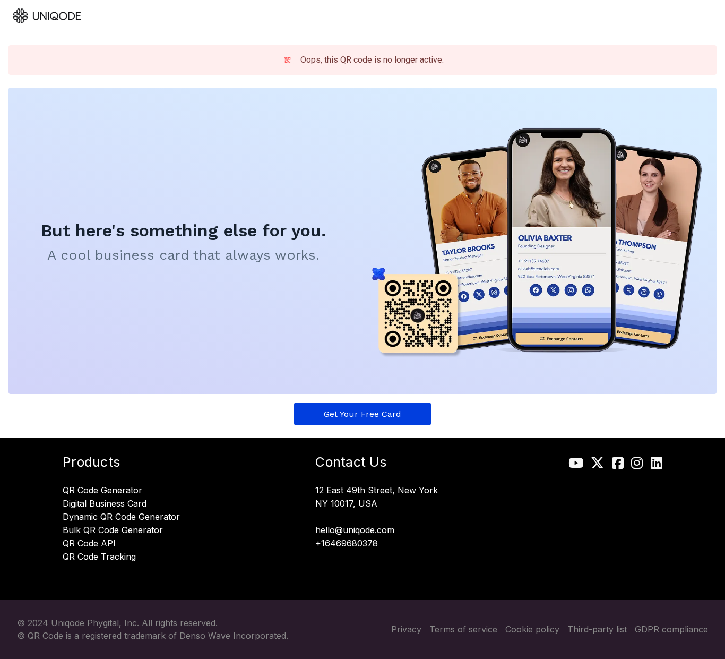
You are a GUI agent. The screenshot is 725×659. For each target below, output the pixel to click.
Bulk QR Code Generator (113, 530)
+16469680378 (346, 544)
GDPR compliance (671, 629)
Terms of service (463, 629)
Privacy (406, 629)
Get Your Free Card (362, 414)
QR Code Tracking (99, 557)
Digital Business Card (104, 504)
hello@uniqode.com (354, 530)
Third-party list (597, 629)
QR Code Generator (102, 490)
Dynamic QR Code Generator (121, 517)
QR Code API (89, 544)
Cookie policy (532, 629)
